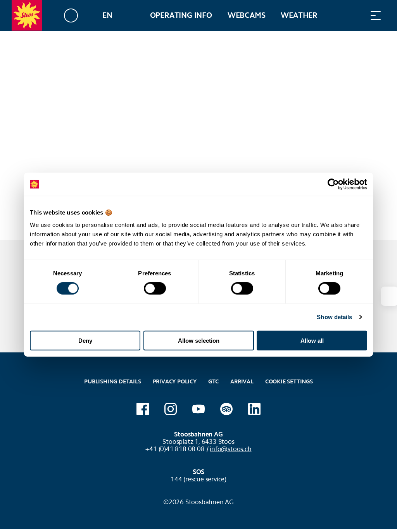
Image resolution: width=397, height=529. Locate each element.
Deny (85, 340)
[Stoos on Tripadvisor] (226, 409)
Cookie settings (289, 380)
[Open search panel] (356, 15)
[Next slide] (389, 296)
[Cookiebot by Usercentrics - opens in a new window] (333, 184)
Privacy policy (175, 381)
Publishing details (112, 381)
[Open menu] (375, 15)
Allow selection (198, 340)
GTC (213, 381)
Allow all (312, 340)
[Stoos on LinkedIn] (254, 409)
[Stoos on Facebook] (142, 409)
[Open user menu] (75, 15)
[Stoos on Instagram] (170, 409)
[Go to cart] (337, 15)
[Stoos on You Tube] (198, 409)
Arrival (242, 381)
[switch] (155, 288)
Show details (334, 317)
